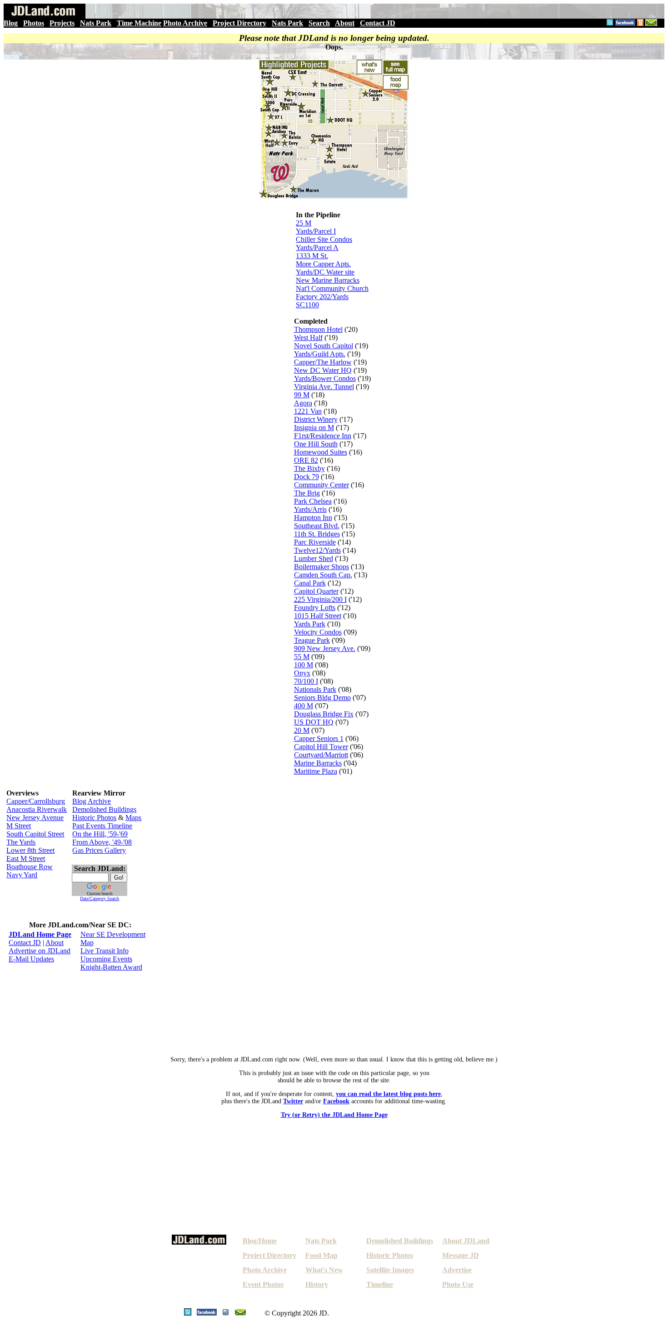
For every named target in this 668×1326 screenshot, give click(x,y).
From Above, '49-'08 (102, 842)
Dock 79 (306, 476)
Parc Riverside (315, 542)
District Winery (316, 419)
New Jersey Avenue (35, 817)
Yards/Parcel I (316, 231)
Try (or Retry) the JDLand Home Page (334, 1114)
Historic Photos (94, 817)
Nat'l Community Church (332, 288)
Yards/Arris (310, 509)
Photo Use (458, 1284)
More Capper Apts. (323, 264)
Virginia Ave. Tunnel (324, 386)
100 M (303, 665)
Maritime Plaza (315, 771)
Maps (133, 817)
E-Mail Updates (31, 959)
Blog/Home (260, 1241)
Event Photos (263, 1284)
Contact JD (377, 23)
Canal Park (310, 583)
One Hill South (316, 444)
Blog (11, 23)
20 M (301, 730)
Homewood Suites (320, 452)
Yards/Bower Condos (325, 378)
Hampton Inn (313, 517)
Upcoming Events (106, 959)
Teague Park (312, 640)
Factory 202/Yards (322, 296)
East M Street (25, 858)
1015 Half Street (317, 616)
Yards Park (309, 624)
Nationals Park (315, 689)
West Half (308, 337)
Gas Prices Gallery (99, 850)
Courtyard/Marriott (321, 755)
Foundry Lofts (314, 607)
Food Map (321, 1255)
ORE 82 (306, 460)
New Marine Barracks (327, 280)
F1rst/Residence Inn (322, 436)
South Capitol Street (35, 834)
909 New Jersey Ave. (324, 648)
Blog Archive (91, 801)
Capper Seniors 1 (319, 738)
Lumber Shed (313, 558)
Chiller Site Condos (324, 239)
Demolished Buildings (104, 809)
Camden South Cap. (323, 575)
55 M (301, 656)
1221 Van (308, 411)
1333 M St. (312, 256)
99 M (301, 395)
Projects (62, 23)
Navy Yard (21, 875)
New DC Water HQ (323, 370)
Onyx (302, 673)
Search (319, 23)
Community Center (321, 485)
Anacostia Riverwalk (36, 809)
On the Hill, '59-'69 (100, 834)
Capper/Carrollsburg (35, 801)
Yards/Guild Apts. (319, 354)
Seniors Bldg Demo (322, 697)
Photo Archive (185, 23)
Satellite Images (390, 1270)
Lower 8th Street (30, 850)
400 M (303, 706)
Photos (33, 23)
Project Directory (239, 23)
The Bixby (309, 468)
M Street (18, 826)
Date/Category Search (99, 898)
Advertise (457, 1270)
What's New (324, 1270)
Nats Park (95, 23)
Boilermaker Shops (321, 566)
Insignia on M (314, 427)
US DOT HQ (314, 722)
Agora (303, 403)
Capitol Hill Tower (321, 747)
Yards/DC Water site (325, 272)
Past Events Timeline (102, 826)
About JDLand (465, 1241)
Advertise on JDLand (39, 951)
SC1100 (307, 305)
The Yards (20, 842)
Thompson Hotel (318, 329)
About (344, 23)
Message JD (460, 1255)
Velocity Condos (318, 632)
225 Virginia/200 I (320, 599)
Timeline (379, 1284)
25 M (303, 223)
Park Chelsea (313, 501)
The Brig (307, 493)
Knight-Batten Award (111, 967)
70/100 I (306, 681)
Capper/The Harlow (323, 362)
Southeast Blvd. (316, 526)
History (316, 1284)
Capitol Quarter (316, 591)
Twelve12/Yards (317, 550)
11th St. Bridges (317, 534)
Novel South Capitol (323, 346)
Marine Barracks (318, 763)
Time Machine (139, 23)
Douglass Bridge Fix (324, 714)
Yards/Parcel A (317, 247)
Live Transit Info (104, 951)
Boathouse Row (29, 867)
